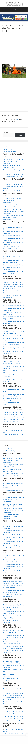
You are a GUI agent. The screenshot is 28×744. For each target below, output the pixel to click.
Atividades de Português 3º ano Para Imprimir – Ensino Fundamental (13, 217)
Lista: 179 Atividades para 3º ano (13, 417)
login (16, 119)
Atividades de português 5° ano (13, 265)
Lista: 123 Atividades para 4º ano (13, 419)
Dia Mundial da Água (9, 151)
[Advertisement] (14, 49)
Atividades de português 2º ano (13, 191)
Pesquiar (6, 132)
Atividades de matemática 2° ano (13, 306)
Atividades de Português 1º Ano (13, 174)
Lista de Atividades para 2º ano (13, 414)
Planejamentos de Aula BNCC (14, 434)
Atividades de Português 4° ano (13, 236)
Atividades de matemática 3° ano (13, 336)
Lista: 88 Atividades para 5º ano (13, 422)
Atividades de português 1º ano (13, 176)
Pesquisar (20, 135)
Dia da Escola (7, 149)
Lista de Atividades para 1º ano (13, 412)
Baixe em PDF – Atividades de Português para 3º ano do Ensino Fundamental (13, 211)
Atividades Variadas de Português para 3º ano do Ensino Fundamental (13, 200)
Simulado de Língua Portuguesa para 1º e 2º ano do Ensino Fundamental (13, 161)
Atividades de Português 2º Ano (13, 184)
